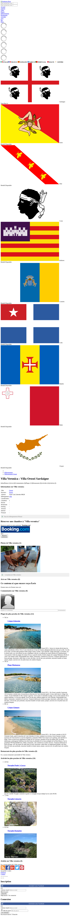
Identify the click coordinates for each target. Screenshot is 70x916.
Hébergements (5, 13)
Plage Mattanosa (14, 665)
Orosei (11, 490)
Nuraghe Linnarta (14, 799)
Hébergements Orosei (10, 474)
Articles (3, 8)
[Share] (3, 876)
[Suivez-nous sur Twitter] (17, 869)
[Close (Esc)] (1, 876)
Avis (2, 18)
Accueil (3, 7)
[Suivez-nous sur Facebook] (7, 869)
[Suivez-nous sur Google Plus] (12, 869)
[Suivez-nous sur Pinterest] (22, 869)
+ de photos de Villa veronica (12, 575)
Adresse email (5, 890)
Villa (10, 496)
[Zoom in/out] (7, 876)
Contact (3, 874)
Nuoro (11, 492)
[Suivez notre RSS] (3, 869)
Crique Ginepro (13, 707)
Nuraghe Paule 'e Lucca (16, 765)
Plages (2, 12)
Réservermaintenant (4, 536)
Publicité (3, 872)
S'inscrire (14, 914)
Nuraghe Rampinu (15, 831)
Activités (3, 17)
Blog (2, 22)
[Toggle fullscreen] (5, 876)
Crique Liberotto (14, 621)
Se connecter (12, 895)
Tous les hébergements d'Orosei (13, 516)
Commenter (62, 610)
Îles (2, 20)
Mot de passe (4, 892)
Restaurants (4, 15)
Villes (2, 10)
